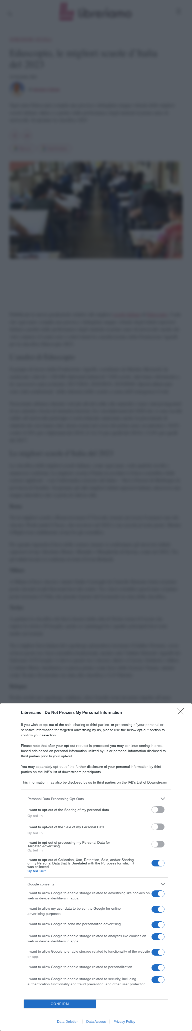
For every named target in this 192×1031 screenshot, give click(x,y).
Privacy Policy (124, 1022)
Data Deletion (67, 1022)
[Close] (182, 713)
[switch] (158, 809)
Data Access (96, 1022)
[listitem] (96, 798)
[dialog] (96, 867)
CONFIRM (60, 1004)
